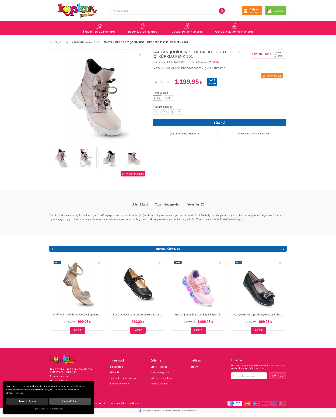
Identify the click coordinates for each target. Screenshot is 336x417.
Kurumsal (117, 360)
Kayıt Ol (277, 375)
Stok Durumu (199, 62)
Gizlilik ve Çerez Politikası (50, 408)
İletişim (196, 360)
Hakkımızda (116, 366)
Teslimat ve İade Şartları (123, 378)
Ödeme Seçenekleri (161, 378)
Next (284, 249)
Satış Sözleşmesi (159, 383)
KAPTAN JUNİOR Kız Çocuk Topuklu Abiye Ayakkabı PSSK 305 (77, 314)
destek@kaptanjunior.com (66, 381)
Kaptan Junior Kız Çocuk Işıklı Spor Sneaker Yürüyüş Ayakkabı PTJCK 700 (198, 314)
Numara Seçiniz (162, 106)
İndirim (212, 83)
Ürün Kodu (159, 62)
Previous (52, 249)
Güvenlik (115, 372)
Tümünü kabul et (70, 401)
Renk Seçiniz (160, 92)
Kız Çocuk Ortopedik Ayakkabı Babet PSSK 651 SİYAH (138, 314)
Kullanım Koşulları (159, 372)
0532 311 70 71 (60, 376)
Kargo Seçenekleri (120, 383)
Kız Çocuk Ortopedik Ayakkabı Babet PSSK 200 (258, 314)
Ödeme (155, 360)
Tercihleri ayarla (27, 401)
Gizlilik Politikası (158, 366)
